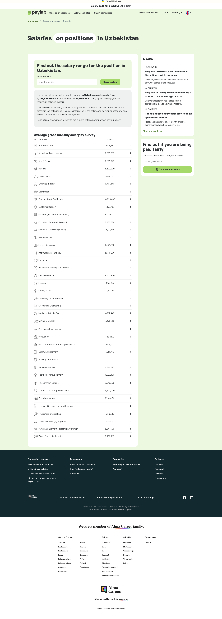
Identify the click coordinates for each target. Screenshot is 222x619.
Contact (159, 464)
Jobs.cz (61, 543)
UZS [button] (164, 12)
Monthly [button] (176, 12)
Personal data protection (109, 497)
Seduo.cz (84, 551)
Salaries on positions (59, 13)
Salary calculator (82, 13)
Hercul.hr (127, 555)
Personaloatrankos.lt (110, 567)
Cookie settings (146, 497)
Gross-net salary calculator (41, 473)
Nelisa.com (62, 571)
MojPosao (127, 543)
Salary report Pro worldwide (126, 464)
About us (74, 473)
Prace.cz (62, 555)
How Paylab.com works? (82, 469)
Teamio (83, 547)
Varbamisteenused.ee (110, 575)
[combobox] (65, 82)
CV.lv (104, 547)
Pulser (125, 563)
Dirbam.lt (105, 555)
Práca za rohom (64, 559)
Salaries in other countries (40, 464)
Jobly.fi (148, 543)
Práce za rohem (64, 563)
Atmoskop (62, 567)
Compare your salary (169, 169)
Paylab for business (148, 12)
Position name (44, 76)
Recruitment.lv (108, 571)
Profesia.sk (62, 547)
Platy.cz (83, 559)
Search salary (110, 82)
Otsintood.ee (107, 563)
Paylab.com (84, 567)
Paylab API (118, 469)
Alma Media (120, 509)
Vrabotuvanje (128, 551)
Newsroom (160, 478)
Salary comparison (103, 13)
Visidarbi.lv (106, 559)
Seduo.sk (83, 555)
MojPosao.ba (128, 547)
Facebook (160, 469)
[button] (188, 13)
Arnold (82, 543)
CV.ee (104, 551)
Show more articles (152, 131)
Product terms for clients (82, 464)
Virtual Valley (128, 559)
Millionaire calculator (38, 469)
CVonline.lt (106, 543)
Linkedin (159, 473)
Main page (33, 21)
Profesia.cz (63, 551)
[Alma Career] (111, 589)
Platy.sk (83, 563)
